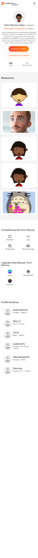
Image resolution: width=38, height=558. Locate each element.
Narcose (17, 368)
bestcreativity (20, 309)
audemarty (19, 343)
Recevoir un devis (18, 49)
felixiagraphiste (21, 356)
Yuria (16, 332)
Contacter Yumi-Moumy (19, 55)
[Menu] (34, 3)
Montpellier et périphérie (15, 28)
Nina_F (17, 321)
